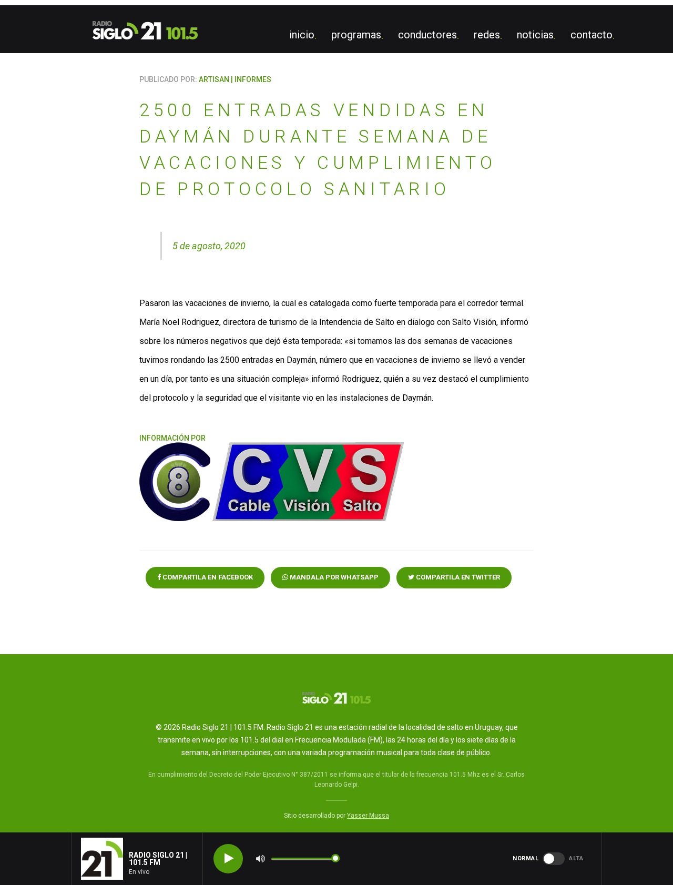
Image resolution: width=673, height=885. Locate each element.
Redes (487, 34)
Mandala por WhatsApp (333, 577)
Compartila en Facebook (207, 577)
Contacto (591, 34)
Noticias (535, 34)
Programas (356, 34)
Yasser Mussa (368, 815)
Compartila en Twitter (457, 577)
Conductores (427, 34)
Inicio (301, 34)
